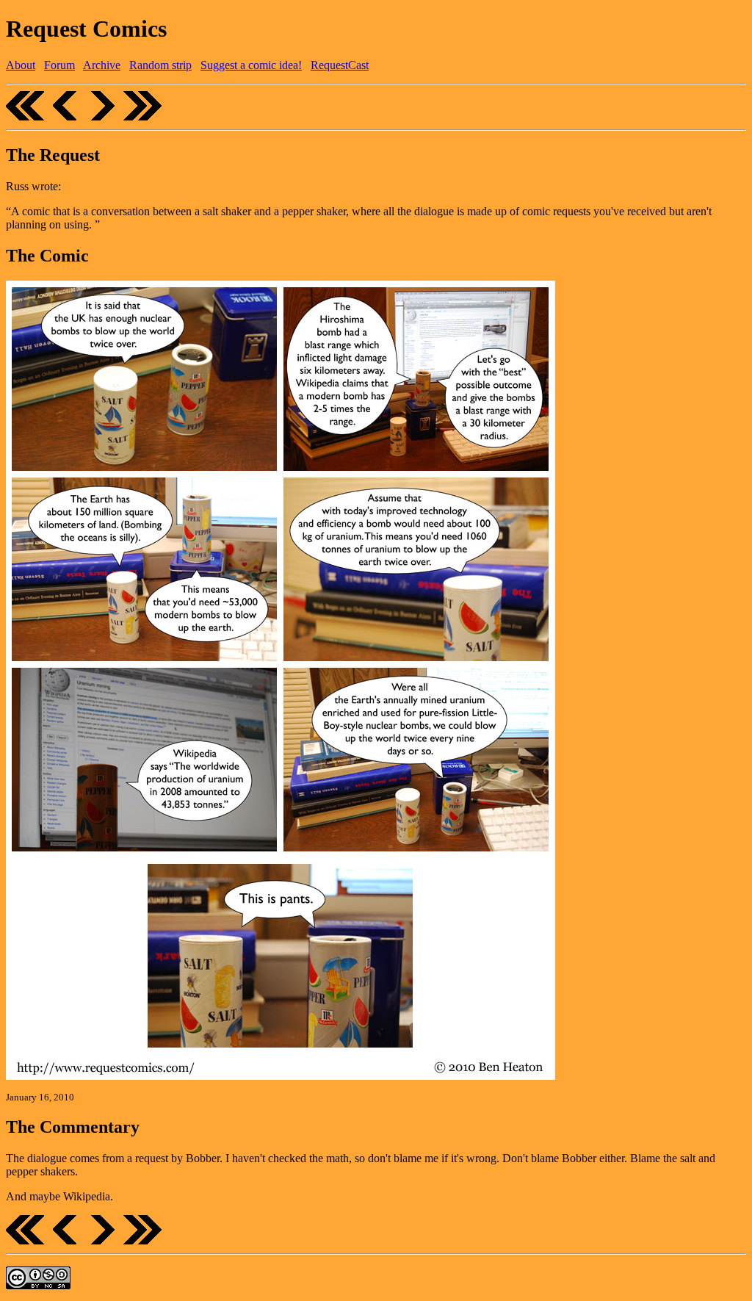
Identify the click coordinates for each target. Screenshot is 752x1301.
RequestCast (340, 65)
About (20, 65)
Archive (101, 65)
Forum (59, 65)
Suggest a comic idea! (251, 65)
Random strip (160, 65)
